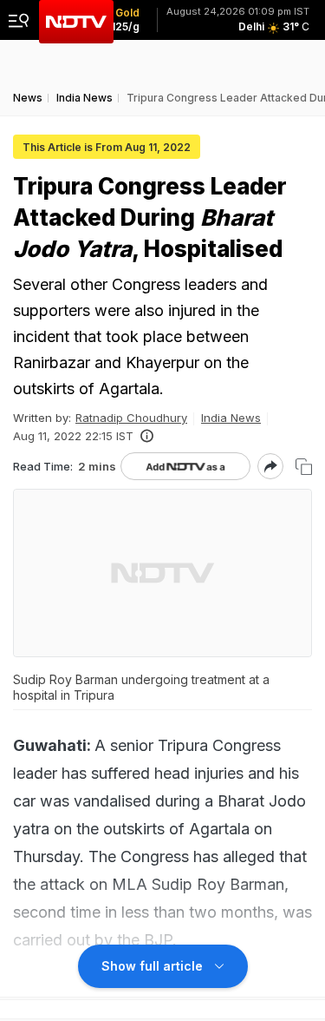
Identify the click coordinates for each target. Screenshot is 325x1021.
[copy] (304, 466)
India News (231, 418)
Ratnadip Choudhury (131, 418)
